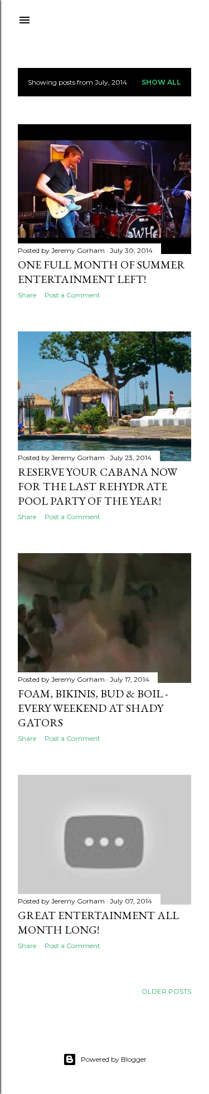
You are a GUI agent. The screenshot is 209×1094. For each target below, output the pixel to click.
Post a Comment (72, 295)
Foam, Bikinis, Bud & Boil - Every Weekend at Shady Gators (93, 708)
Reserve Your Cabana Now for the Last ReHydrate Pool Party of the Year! (97, 486)
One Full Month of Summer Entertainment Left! (101, 271)
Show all (161, 82)
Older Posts (166, 991)
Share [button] (27, 295)
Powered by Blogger (114, 1059)
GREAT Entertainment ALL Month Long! (98, 922)
